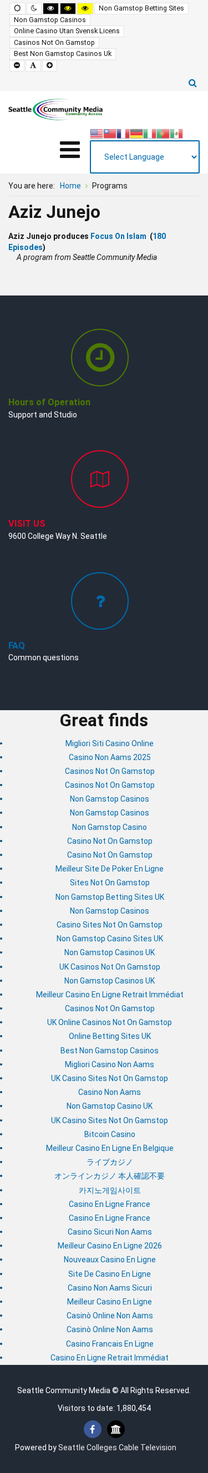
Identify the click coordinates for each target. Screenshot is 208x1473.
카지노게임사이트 (110, 1190)
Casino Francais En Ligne (110, 1343)
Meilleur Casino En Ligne (109, 1301)
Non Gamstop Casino (109, 827)
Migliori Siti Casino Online (109, 743)
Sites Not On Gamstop (110, 882)
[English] (96, 132)
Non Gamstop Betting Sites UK (109, 897)
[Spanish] (176, 132)
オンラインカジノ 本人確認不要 (109, 1175)
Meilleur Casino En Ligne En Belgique (110, 1148)
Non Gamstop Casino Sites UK (110, 938)
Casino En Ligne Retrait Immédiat (109, 1357)
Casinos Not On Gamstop (54, 42)
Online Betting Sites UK (110, 1036)
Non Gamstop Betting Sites (141, 8)
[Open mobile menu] (70, 149)
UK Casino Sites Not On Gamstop (109, 1078)
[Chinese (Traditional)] (109, 132)
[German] (136, 132)
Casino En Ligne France (109, 1204)
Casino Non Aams (109, 1092)
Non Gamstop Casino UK (110, 1106)
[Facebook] (93, 1429)
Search (193, 82)
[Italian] (149, 132)
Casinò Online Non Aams (110, 1315)
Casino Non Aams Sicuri (110, 1287)
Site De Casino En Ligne (109, 1274)
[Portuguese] (163, 132)
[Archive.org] (116, 1429)
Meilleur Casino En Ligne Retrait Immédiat (110, 994)
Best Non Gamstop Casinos (109, 1050)
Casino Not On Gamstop (110, 841)
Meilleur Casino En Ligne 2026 (110, 1245)
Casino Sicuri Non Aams (110, 1231)
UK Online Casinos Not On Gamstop (109, 1022)
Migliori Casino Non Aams (109, 1064)
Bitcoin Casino (109, 1134)
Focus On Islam (118, 236)
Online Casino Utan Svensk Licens (67, 31)
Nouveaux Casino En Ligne (110, 1259)
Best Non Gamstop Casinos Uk (62, 53)
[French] (123, 132)
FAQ (16, 645)
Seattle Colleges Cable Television (117, 1447)
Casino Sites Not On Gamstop (110, 924)
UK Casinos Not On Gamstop (109, 966)
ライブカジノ (110, 1162)
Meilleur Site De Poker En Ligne (109, 868)
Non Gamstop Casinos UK (109, 952)
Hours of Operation (49, 402)
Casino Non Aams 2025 (110, 757)
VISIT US (26, 523)
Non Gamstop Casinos (50, 20)
